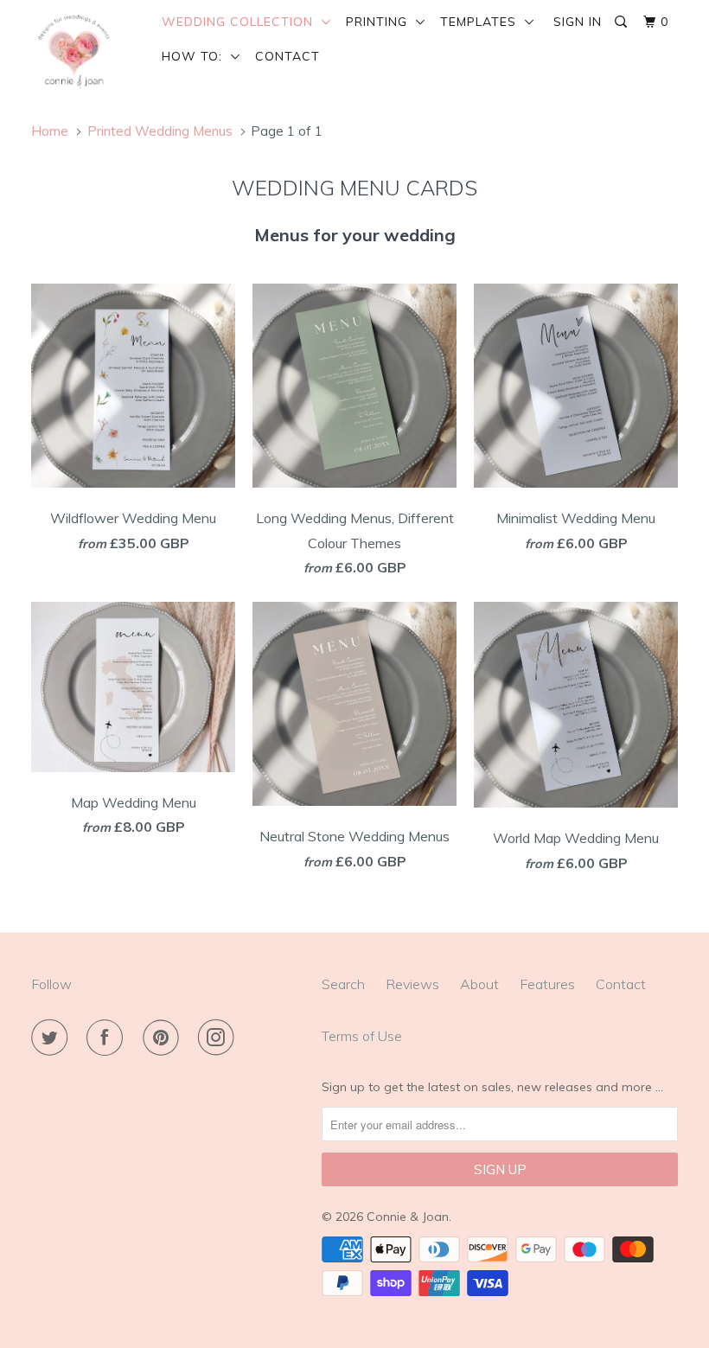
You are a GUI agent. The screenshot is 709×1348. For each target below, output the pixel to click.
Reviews (412, 984)
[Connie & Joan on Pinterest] (164, 1037)
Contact (287, 56)
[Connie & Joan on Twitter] (52, 1037)
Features (547, 984)
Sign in (577, 21)
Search (343, 984)
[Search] (622, 22)
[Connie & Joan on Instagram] (219, 1037)
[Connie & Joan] (84, 51)
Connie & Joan (408, 1216)
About (479, 984)
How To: (196, 56)
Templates (482, 21)
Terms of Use (362, 1036)
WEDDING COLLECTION (242, 21)
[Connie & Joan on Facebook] (108, 1037)
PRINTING (381, 21)
